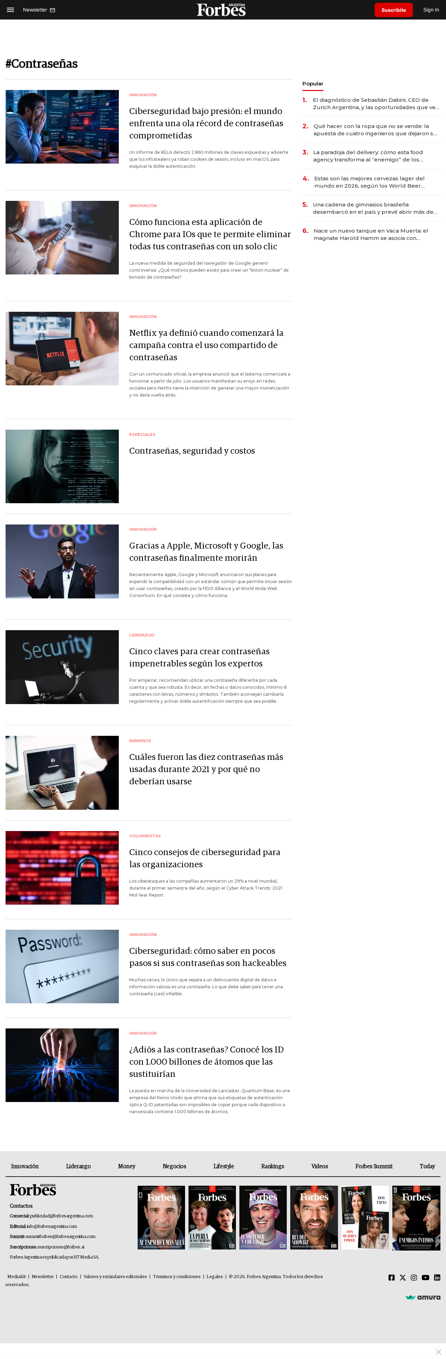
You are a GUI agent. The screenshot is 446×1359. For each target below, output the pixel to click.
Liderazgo (78, 1166)
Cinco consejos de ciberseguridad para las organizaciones (204, 858)
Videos (320, 1166)
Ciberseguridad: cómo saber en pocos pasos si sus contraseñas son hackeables (207, 957)
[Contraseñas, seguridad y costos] (62, 466)
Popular (312, 83)
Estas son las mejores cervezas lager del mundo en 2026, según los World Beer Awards (369, 182)
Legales (215, 1277)
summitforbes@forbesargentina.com (60, 1237)
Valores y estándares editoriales (115, 1277)
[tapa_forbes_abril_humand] (212, 1218)
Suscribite (394, 10)
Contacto (69, 1277)
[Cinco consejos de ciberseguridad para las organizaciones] (62, 868)
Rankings (272, 1166)
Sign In (431, 10)
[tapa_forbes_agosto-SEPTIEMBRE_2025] (415, 1218)
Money (126, 1166)
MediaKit (16, 1277)
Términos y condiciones (177, 1277)
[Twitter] (402, 1278)
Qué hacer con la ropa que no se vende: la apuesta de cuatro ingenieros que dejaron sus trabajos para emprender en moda (377, 130)
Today (427, 1166)
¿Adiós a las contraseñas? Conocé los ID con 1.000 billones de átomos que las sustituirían (206, 1062)
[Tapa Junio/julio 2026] (161, 1218)
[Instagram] (414, 1278)
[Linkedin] (437, 1278)
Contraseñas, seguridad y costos (192, 451)
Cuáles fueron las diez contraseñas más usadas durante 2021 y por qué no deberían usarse (206, 769)
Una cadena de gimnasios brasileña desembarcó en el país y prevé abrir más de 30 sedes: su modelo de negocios (373, 208)
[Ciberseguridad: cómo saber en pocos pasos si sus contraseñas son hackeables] (62, 966)
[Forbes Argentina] (223, 9)
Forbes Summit (373, 1166)
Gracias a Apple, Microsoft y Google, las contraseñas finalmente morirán (206, 552)
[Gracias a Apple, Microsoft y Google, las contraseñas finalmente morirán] (62, 561)
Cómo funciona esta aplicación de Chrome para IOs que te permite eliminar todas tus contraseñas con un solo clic (210, 234)
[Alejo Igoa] (263, 1218)
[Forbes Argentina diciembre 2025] (314, 1218)
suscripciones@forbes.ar (61, 1247)
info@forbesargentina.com (52, 1226)
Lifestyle (224, 1166)
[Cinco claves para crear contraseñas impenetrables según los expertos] (62, 667)
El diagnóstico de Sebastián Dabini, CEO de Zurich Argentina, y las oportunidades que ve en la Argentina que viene (374, 104)
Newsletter (43, 1277)
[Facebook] (392, 1278)
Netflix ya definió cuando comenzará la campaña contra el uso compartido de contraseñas (206, 345)
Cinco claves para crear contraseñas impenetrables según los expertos (199, 657)
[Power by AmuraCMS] (423, 1297)
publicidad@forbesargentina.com (61, 1216)
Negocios (174, 1166)
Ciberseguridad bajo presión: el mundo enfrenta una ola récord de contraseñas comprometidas (206, 123)
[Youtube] (426, 1278)
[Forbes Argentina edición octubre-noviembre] (365, 1218)
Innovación (25, 1166)
